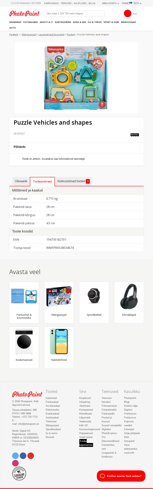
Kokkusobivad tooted (72, 181)
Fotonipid (129, 429)
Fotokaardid (108, 413)
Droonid (50, 437)
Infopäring (84, 402)
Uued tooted (85, 437)
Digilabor (106, 429)
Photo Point (29, 394)
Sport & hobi (111, 22)
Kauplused (80, 3)
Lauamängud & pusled (51, 34)
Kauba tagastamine (86, 443)
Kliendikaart (85, 413)
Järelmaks (84, 405)
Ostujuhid (129, 441)
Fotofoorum (130, 413)
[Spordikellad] (94, 296)
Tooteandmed (42, 181)
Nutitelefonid (59, 360)
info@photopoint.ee (28, 423)
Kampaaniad (51, 3)
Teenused (66, 3)
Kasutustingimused (89, 429)
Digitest (128, 409)
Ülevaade (21, 181)
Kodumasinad (24, 360)
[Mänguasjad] (59, 296)
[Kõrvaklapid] (129, 296)
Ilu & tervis (95, 22)
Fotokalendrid (109, 409)
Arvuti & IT (46, 22)
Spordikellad (94, 314)
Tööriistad (51, 421)
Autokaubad (52, 417)
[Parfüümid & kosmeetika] (24, 296)
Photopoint (26, 13)
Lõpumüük (84, 417)
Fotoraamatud (109, 405)
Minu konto (109, 3)
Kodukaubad (52, 413)
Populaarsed (86, 433)
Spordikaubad (53, 429)
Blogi (92, 3)
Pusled (71, 34)
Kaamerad (15, 22)
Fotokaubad (30, 22)
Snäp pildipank (132, 433)
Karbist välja (131, 405)
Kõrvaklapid (129, 314)
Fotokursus (130, 417)
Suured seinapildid (111, 425)
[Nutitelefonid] (59, 342)
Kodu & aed (79, 22)
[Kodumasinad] (24, 342)
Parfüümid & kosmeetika (24, 316)
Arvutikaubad (53, 405)
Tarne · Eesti (131, 3)
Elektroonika (63, 22)
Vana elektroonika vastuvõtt (130, 449)
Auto (12, 27)
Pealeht (13, 34)
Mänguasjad (128, 22)
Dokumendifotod (110, 441)
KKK (126, 437)
